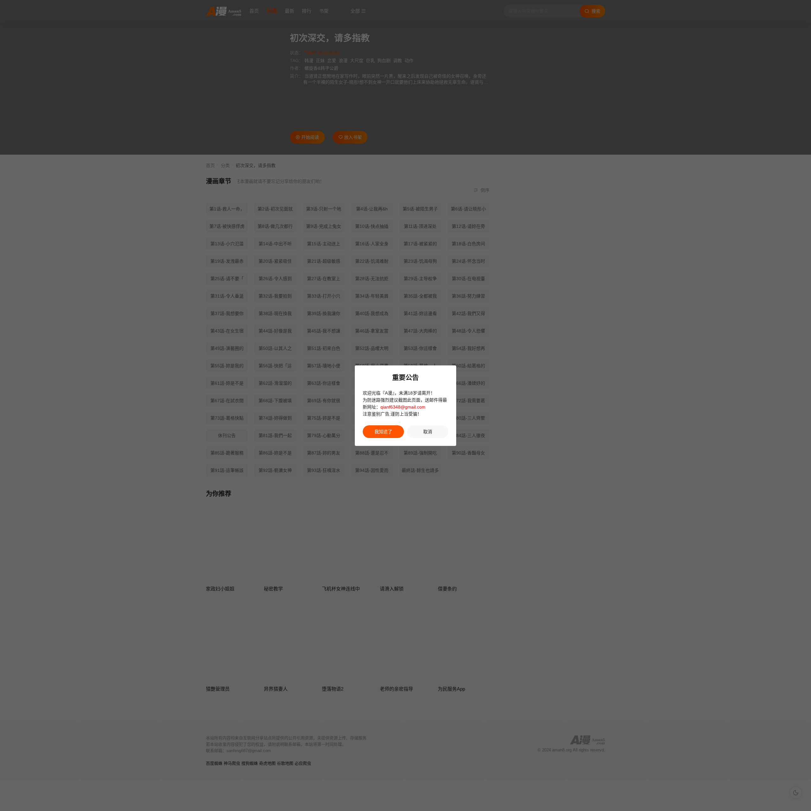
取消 (427, 431)
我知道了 (383, 431)
